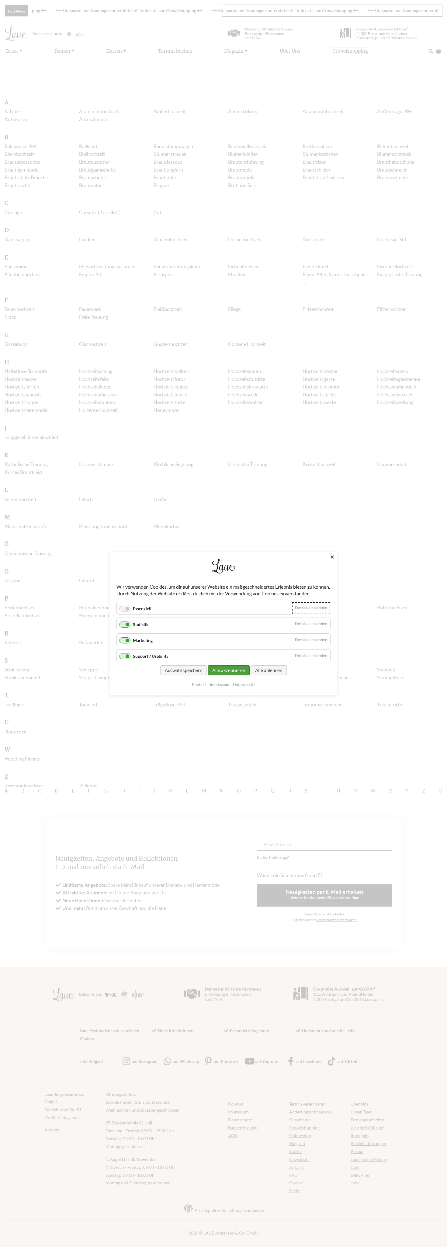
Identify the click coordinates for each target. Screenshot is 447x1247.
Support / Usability (150, 656)
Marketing (143, 640)
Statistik (141, 624)
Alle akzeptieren (228, 670)
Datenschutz (244, 684)
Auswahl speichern (183, 670)
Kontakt (199, 684)
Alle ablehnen (268, 670)
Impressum (219, 684)
